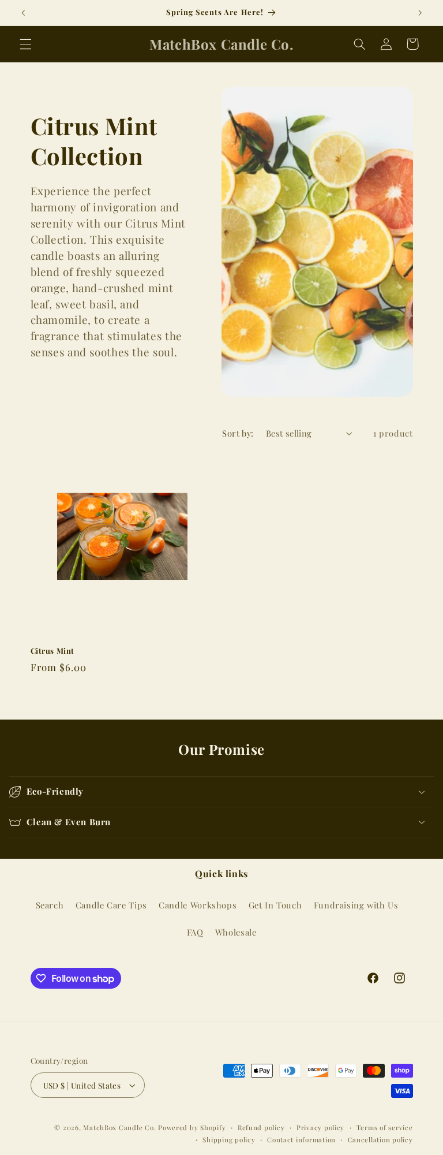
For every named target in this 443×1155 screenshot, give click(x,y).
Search (50, 905)
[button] (25, 44)
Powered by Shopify (192, 1127)
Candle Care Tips (111, 905)
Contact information (301, 1139)
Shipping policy (228, 1139)
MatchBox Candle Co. (119, 1127)
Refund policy (261, 1127)
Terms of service (384, 1127)
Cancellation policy (380, 1139)
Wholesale (236, 932)
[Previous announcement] (23, 12)
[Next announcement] (420, 12)
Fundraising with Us (356, 905)
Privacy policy (320, 1127)
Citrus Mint (53, 650)
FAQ (195, 932)
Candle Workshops (197, 905)
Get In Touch (275, 905)
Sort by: (237, 433)
